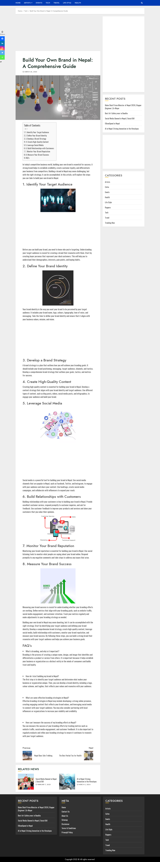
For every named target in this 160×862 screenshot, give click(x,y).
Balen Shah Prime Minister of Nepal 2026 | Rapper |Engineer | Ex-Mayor (123, 107)
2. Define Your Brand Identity (36, 135)
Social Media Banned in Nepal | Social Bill (26, 782)
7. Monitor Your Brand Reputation (37, 151)
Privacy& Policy (67, 832)
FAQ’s (27, 157)
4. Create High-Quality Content (37, 141)
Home (18, 3)
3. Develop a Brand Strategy (36, 138)
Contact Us (66, 811)
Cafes (107, 187)
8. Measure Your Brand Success (37, 154)
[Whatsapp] (2, 57)
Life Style (67, 3)
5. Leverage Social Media (35, 145)
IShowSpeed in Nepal (112, 123)
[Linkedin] (2, 43)
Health (78, 3)
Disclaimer (65, 824)
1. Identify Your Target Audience (37, 132)
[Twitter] (2, 52)
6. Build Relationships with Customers (40, 148)
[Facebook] (2, 38)
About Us (65, 815)
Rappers (108, 207)
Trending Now (110, 222)
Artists (27, 3)
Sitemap (65, 819)
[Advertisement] (58, 33)
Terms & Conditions (69, 828)
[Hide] (1, 62)
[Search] (141, 3)
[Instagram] (2, 48)
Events (39, 3)
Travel (57, 3)
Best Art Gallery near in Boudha (116, 113)
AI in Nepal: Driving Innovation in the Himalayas (67, 782)
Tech (48, 3)
